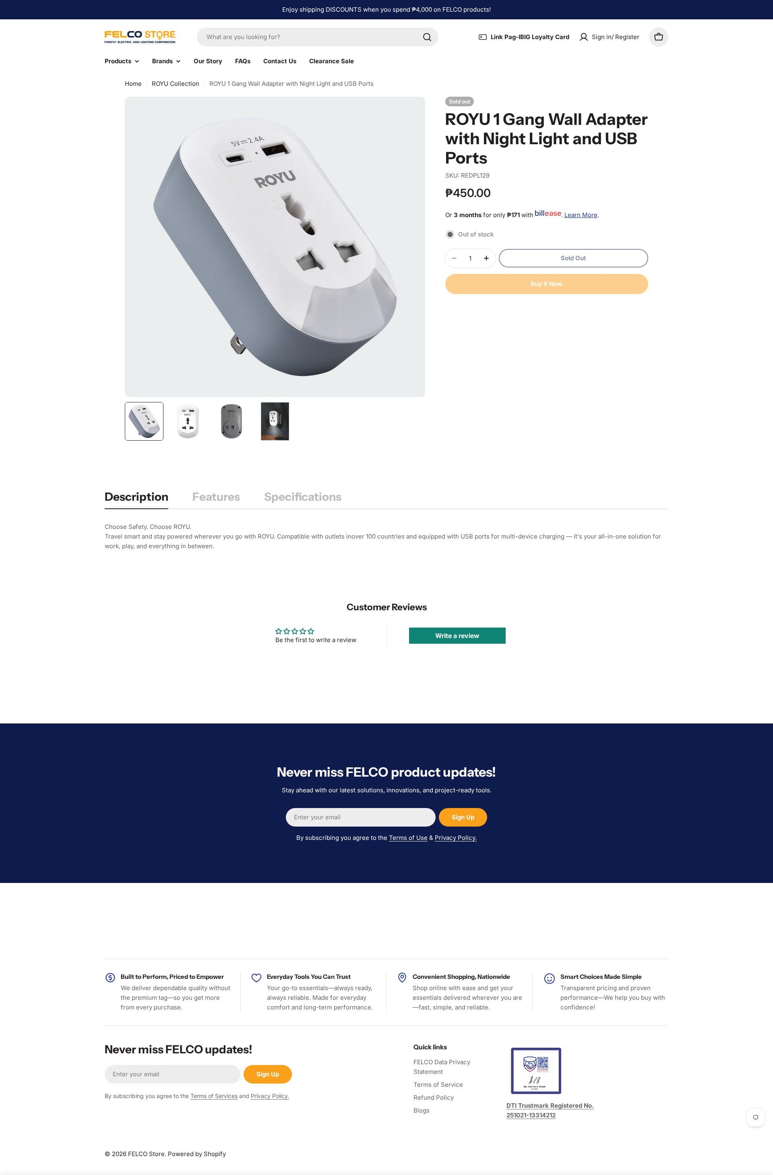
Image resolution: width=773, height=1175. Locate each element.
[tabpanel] (386, 536)
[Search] (427, 37)
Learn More (580, 215)
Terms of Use (408, 837)
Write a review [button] (457, 636)
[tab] (136, 499)
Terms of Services (214, 1095)
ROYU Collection (175, 83)
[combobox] (317, 37)
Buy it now (546, 284)
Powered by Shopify (197, 1154)
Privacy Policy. (456, 837)
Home (133, 83)
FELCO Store (146, 1154)
